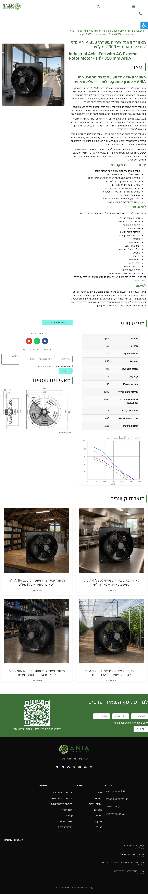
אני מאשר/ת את (54, 366)
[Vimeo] (62, 767)
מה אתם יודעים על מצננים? (132, 854)
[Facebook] (68, 767)
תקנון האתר (67, 809)
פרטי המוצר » (111, 590)
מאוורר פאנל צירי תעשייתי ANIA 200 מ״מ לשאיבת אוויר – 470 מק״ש (111, 582)
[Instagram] (74, 767)
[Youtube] (85, 767)
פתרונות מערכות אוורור (115, 31)
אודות (99, 792)
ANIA (107, 88)
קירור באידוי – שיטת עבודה (132, 845)
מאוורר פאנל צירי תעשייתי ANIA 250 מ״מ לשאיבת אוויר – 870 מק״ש (37, 582)
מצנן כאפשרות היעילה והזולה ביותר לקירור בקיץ (123, 862)
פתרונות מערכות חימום (61, 798)
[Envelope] (79, 767)
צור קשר (98, 821)
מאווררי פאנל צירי (92, 31)
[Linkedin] (57, 767)
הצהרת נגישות (66, 821)
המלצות (98, 815)
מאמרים (98, 809)
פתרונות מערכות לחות (62, 804)
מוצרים (131, 31)
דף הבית (141, 31)
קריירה (99, 827)
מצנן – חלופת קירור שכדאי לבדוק (129, 871)
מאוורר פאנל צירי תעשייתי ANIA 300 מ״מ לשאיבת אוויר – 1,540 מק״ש (111, 673)
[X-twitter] (90, 767)
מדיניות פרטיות (65, 827)
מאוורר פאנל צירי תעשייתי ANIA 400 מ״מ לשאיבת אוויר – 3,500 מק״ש (37, 673)
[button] (134, 6)
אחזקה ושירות (95, 804)
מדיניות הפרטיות (46, 366)
